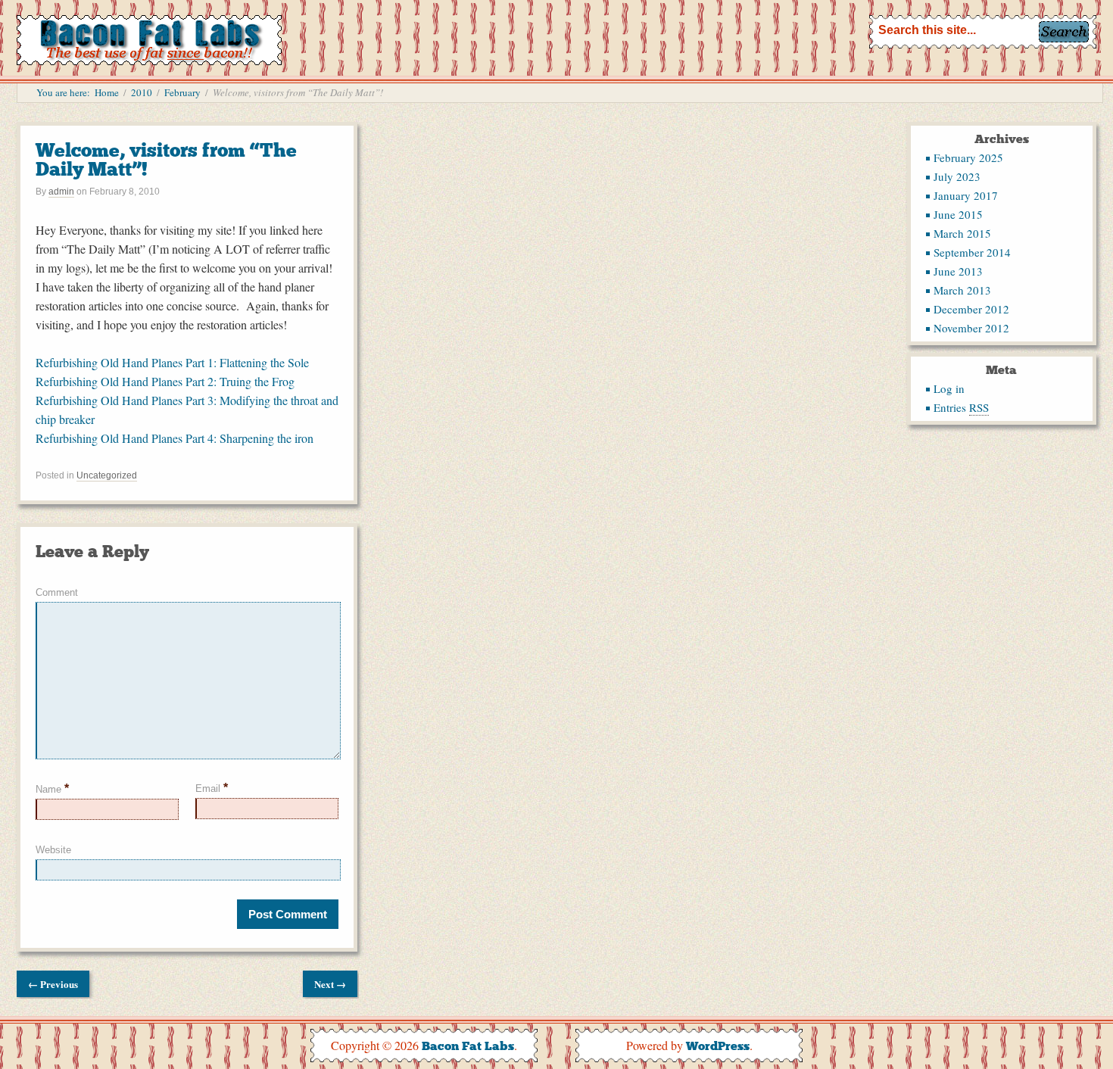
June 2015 (958, 214)
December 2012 (971, 308)
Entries (961, 407)
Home (107, 92)
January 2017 (966, 195)
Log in (949, 388)
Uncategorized (106, 475)
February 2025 (968, 157)
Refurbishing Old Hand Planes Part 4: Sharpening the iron (174, 438)
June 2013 (958, 271)
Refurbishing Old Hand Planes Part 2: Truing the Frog (165, 381)
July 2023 (957, 176)
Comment (57, 592)
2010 (141, 92)
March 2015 (962, 233)
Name (52, 789)
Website (53, 850)
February (182, 92)
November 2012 (971, 327)
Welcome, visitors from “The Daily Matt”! (166, 160)
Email (211, 787)
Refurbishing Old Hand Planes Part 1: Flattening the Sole (172, 362)
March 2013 (962, 290)
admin (61, 191)
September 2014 (972, 252)
